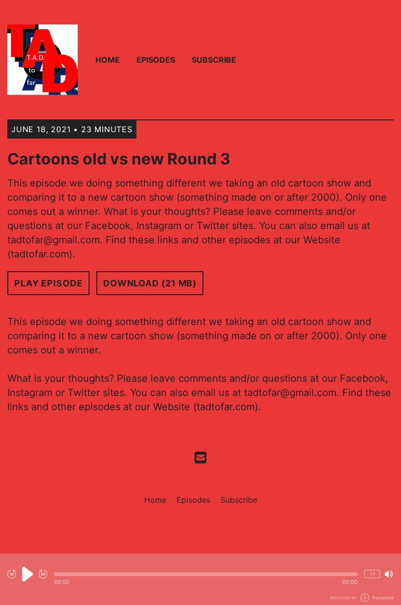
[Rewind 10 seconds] (11, 574)
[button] (205, 574)
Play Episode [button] (48, 283)
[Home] (42, 59)
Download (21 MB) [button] (150, 283)
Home (107, 60)
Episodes (155, 60)
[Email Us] (200, 457)
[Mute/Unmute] (389, 574)
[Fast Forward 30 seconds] (43, 574)
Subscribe (214, 60)
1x (372, 573)
